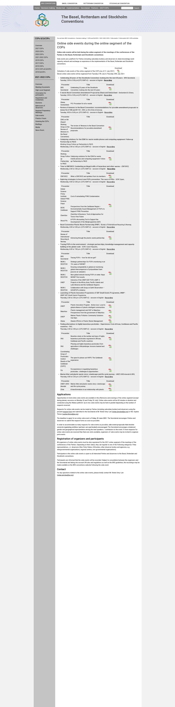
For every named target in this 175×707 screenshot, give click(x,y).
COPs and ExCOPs (93, 38)
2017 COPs (39, 63)
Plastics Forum (40, 118)
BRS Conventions (70, 38)
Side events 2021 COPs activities (128, 38)
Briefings (38, 124)
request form (67, 412)
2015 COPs (39, 66)
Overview (38, 45)
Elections (38, 103)
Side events (39, 115)
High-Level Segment (42, 90)
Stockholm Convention (119, 3)
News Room (39, 130)
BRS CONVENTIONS (48, 3)
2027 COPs (39, 48)
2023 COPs (39, 54)
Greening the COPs (42, 121)
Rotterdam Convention (93, 3)
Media (37, 127)
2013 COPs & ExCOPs (43, 69)
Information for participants (40, 94)
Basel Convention (69, 3)
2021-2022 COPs (41, 57)
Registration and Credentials (41, 99)
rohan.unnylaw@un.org (120, 412)
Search (136, 8)
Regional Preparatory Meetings (42, 111)
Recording (111, 169)
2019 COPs (39, 60)
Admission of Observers (40, 107)
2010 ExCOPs (40, 72)
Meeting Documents (42, 87)
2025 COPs (39, 51)
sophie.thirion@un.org (70, 414)
